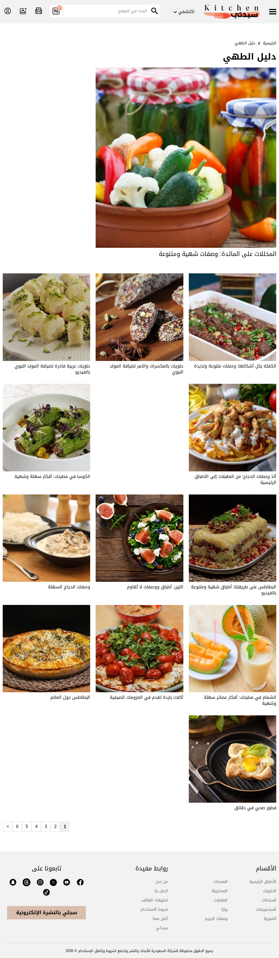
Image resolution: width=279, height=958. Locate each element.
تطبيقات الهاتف (154, 900)
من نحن (162, 881)
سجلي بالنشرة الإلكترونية (46, 912)
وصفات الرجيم (216, 918)
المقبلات (221, 900)
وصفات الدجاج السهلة (69, 587)
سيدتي (162, 928)
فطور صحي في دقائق (255, 808)
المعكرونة (220, 891)
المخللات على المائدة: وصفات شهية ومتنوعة (217, 254)
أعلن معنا (160, 918)
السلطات (269, 900)
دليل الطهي (245, 43)
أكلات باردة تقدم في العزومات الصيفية (146, 697)
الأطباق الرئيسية (262, 881)
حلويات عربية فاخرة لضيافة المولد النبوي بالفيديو (52, 369)
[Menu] (272, 12)
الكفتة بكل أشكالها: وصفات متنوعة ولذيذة (235, 366)
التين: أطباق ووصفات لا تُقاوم (155, 587)
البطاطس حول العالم (70, 697)
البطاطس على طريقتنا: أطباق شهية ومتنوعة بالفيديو (233, 590)
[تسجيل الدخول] (7, 11)
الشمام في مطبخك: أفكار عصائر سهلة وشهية (240, 700)
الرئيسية (269, 43)
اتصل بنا (161, 891)
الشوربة (270, 918)
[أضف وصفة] (23, 11)
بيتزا (224, 909)
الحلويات (269, 891)
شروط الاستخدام (154, 909)
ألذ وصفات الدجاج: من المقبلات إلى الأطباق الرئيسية (235, 479)
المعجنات (220, 881)
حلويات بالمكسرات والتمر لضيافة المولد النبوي (146, 369)
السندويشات (266, 909)
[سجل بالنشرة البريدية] (38, 11)
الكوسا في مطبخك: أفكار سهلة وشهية (52, 476)
